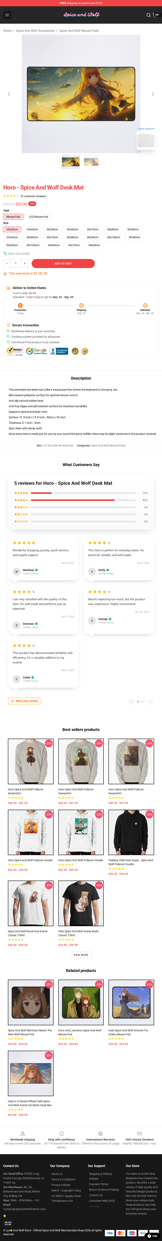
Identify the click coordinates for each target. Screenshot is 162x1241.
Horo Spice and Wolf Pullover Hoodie (30, 860)
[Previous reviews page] (131, 701)
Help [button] (155, 1236)
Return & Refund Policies (104, 1189)
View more (81, 955)
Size (5, 223)
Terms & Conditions (63, 1179)
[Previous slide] (9, 94)
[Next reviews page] (150, 701)
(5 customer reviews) (33, 196)
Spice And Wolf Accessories (35, 31)
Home (7, 31)
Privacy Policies (60, 1185)
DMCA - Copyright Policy (66, 1190)
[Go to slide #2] (91, 162)
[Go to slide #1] (70, 162)
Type (6, 210)
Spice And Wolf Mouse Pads (79, 31)
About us (56, 1173)
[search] (148, 15)
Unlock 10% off (8, 1223)
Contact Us (96, 1195)
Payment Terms (98, 1184)
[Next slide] (153, 94)
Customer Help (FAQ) (102, 1200)
